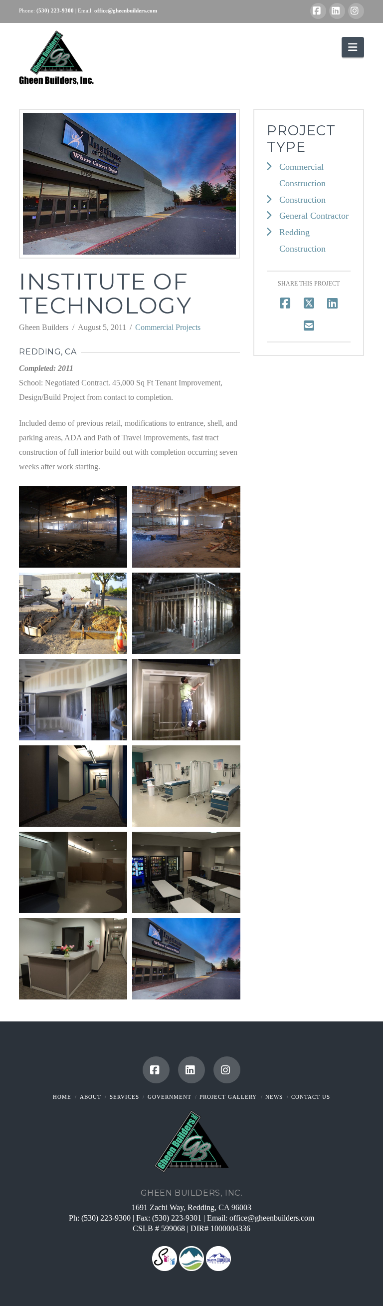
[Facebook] (318, 11)
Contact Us (310, 1097)
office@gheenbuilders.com (271, 1218)
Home (62, 1097)
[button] (353, 47)
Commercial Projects (167, 327)
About (90, 1097)
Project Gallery (228, 1097)
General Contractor (314, 216)
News (274, 1097)
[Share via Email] (309, 325)
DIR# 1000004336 (220, 1228)
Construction (302, 200)
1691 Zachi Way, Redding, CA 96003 (191, 1207)
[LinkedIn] (337, 11)
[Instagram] (356, 11)
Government (170, 1097)
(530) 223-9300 (106, 1218)
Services (124, 1097)
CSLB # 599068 (160, 1228)
